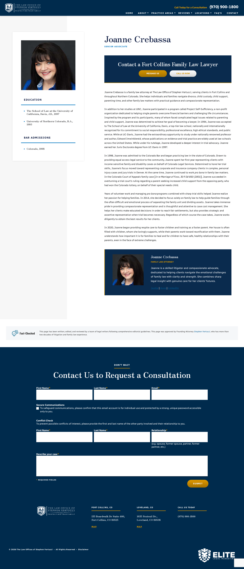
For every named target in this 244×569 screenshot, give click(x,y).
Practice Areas (162, 13)
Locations (202, 13)
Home (129, 13)
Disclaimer (83, 549)
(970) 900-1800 (224, 7)
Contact (232, 13)
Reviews (184, 13)
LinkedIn (173, 288)
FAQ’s (218, 13)
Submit (198, 483)
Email (156, 388)
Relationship (159, 430)
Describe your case (47, 454)
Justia (154, 288)
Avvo (163, 288)
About (142, 13)
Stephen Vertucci (202, 331)
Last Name (101, 388)
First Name (43, 388)
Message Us (152, 73)
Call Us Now (183, 73)
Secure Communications (50, 405)
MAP (94, 526)
